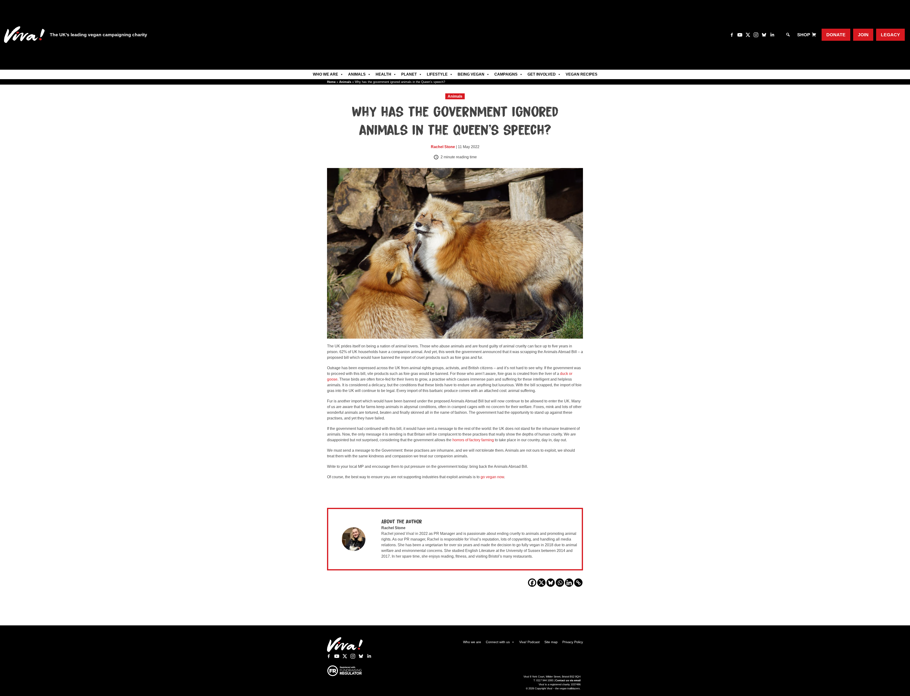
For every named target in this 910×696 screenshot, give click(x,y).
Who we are (325, 74)
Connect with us (498, 642)
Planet (409, 74)
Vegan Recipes (581, 74)
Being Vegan (471, 74)
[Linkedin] (569, 582)
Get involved (542, 74)
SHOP (803, 34)
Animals (357, 74)
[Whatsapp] (560, 582)
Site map (551, 642)
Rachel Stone (443, 147)
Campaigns (506, 74)
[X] (541, 582)
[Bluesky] (550, 582)
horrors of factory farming (473, 440)
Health (383, 74)
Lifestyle (437, 74)
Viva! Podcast (529, 642)
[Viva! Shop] (814, 35)
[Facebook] (532, 582)
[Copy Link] (578, 582)
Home (331, 82)
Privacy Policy (572, 642)
